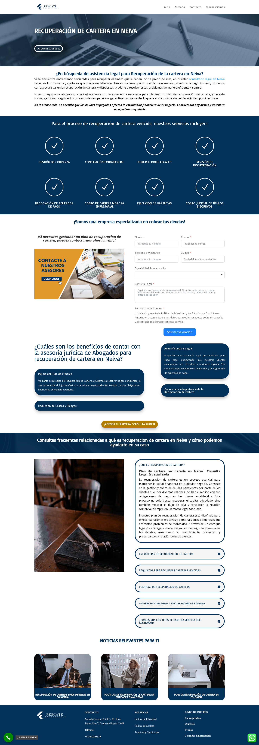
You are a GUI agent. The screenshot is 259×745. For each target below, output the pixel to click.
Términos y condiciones (148, 308)
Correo (185, 237)
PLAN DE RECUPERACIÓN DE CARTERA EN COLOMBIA (196, 696)
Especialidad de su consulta (150, 268)
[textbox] (180, 274)
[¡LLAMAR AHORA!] (8, 737)
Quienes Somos (215, 7)
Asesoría (180, 7)
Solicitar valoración (179, 332)
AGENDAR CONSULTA (49, 48)
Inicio (167, 7)
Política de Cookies (144, 726)
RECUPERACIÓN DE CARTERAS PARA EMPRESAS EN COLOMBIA (62, 696)
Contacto (195, 7)
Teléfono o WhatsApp (147, 252)
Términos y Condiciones (147, 732)
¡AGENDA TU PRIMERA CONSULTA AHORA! (129, 424)
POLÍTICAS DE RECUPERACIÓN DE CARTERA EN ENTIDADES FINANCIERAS (129, 696)
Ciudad (185, 252)
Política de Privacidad (146, 719)
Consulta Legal (143, 284)
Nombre (139, 237)
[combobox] (180, 274)
